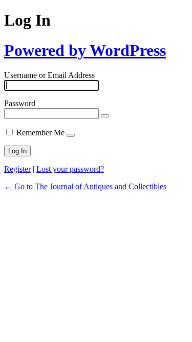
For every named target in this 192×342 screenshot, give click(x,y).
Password (19, 103)
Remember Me (40, 132)
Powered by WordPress (85, 50)
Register (17, 169)
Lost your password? (70, 169)
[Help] (71, 135)
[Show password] (105, 115)
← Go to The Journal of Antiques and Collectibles (85, 186)
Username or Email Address (49, 75)
